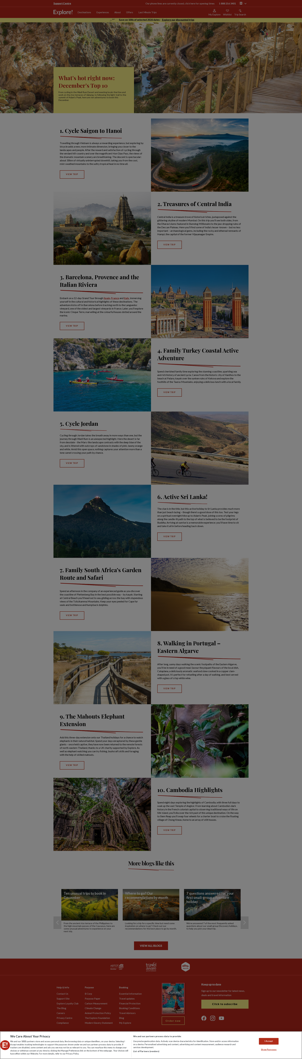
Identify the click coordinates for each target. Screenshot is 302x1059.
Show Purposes (269, 1049)
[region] (151, 1045)
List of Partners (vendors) (146, 1051)
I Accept (269, 1041)
